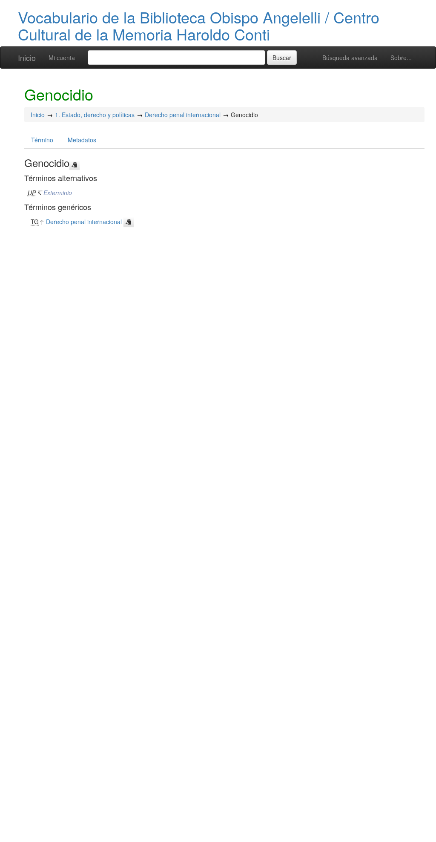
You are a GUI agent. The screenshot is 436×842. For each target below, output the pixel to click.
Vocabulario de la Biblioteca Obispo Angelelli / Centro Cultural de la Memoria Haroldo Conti (198, 25)
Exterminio (57, 192)
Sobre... (401, 57)
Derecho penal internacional (183, 114)
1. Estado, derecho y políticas (95, 114)
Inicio (27, 57)
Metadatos (82, 140)
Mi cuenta (62, 57)
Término (42, 140)
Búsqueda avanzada (350, 57)
